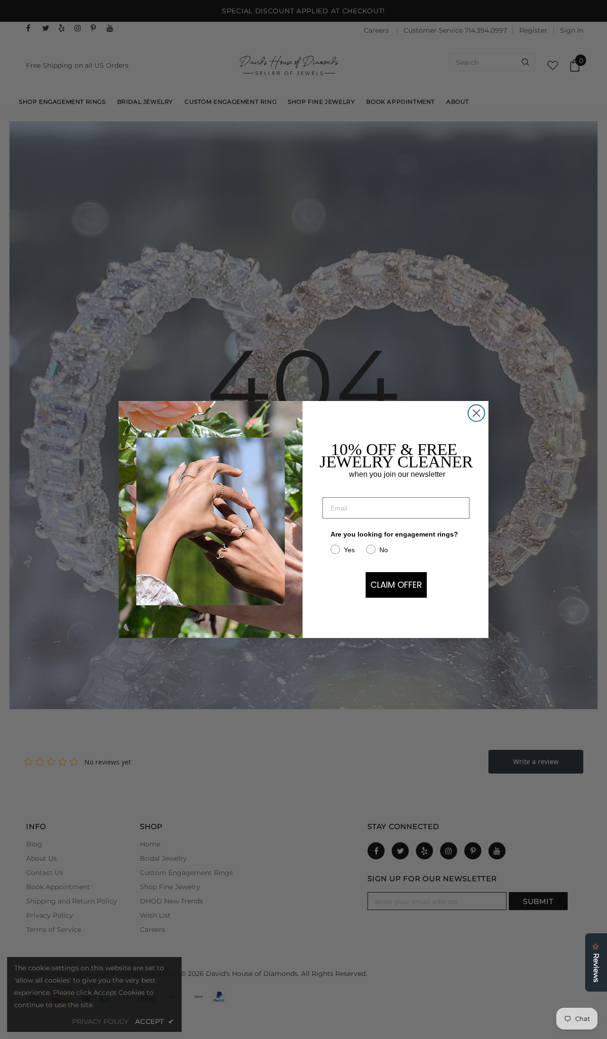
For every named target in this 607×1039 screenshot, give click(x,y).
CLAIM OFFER (396, 585)
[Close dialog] (476, 413)
